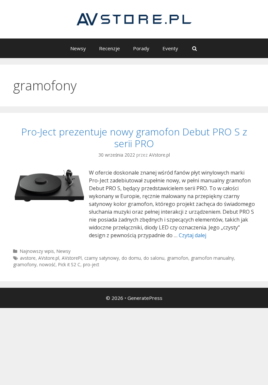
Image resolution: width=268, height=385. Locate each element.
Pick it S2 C (69, 264)
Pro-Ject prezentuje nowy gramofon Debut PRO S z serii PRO (134, 137)
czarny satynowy (101, 258)
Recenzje (109, 48)
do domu (131, 258)
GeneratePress (144, 298)
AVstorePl (72, 258)
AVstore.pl (48, 258)
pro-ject (91, 264)
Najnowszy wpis (37, 251)
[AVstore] (134, 18)
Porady (141, 48)
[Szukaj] (194, 48)
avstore (28, 258)
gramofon (177, 258)
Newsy (78, 48)
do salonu (153, 258)
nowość (47, 264)
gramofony (25, 264)
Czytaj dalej (192, 235)
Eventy (170, 48)
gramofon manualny (212, 258)
